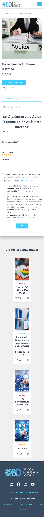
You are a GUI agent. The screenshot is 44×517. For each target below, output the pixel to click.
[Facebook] (18, 484)
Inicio (3, 13)
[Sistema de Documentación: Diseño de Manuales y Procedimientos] (22, 319)
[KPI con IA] (22, 430)
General (8, 13)
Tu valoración (8, 159)
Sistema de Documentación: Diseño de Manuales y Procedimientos (22, 346)
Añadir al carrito (12, 82)
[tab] (22, 99)
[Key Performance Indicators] (22, 380)
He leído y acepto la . (20, 181)
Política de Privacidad (27, 181)
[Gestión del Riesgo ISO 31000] (22, 269)
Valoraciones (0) (11, 99)
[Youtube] (32, 484)
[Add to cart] (28, 298)
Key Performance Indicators (22, 401)
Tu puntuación (8, 152)
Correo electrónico (10, 142)
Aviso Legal (8, 504)
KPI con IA (22, 448)
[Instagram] (25, 484)
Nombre (5, 132)
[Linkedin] (11, 484)
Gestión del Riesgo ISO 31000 (22, 290)
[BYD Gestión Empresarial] (13, 4)
